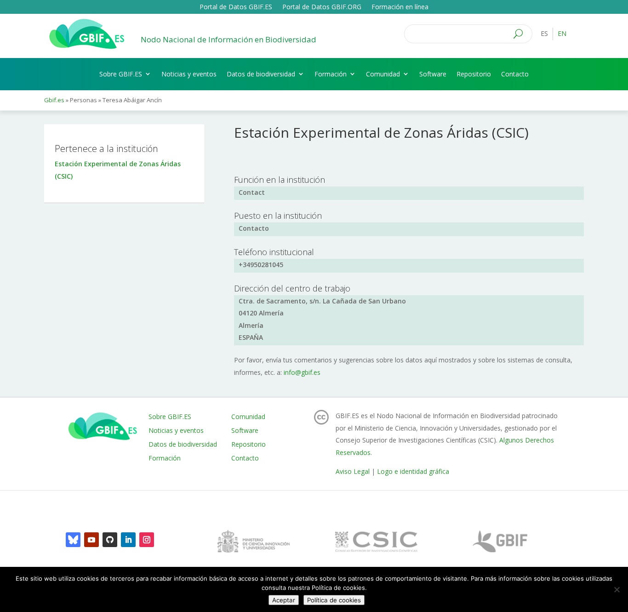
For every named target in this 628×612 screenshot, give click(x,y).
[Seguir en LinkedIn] (128, 539)
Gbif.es (54, 100)
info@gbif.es (302, 372)
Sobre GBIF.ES (120, 74)
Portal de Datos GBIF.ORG (321, 7)
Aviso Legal (353, 471)
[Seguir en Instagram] (146, 539)
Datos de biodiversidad (261, 74)
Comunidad (383, 74)
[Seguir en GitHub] (110, 539)
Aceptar (283, 600)
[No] (616, 589)
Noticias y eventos (189, 74)
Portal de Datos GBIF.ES (236, 7)
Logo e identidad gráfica (413, 471)
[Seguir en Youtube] (91, 539)
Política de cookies (334, 600)
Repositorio (474, 74)
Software (432, 74)
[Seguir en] (73, 539)
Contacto (515, 74)
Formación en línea (399, 7)
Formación (330, 74)
